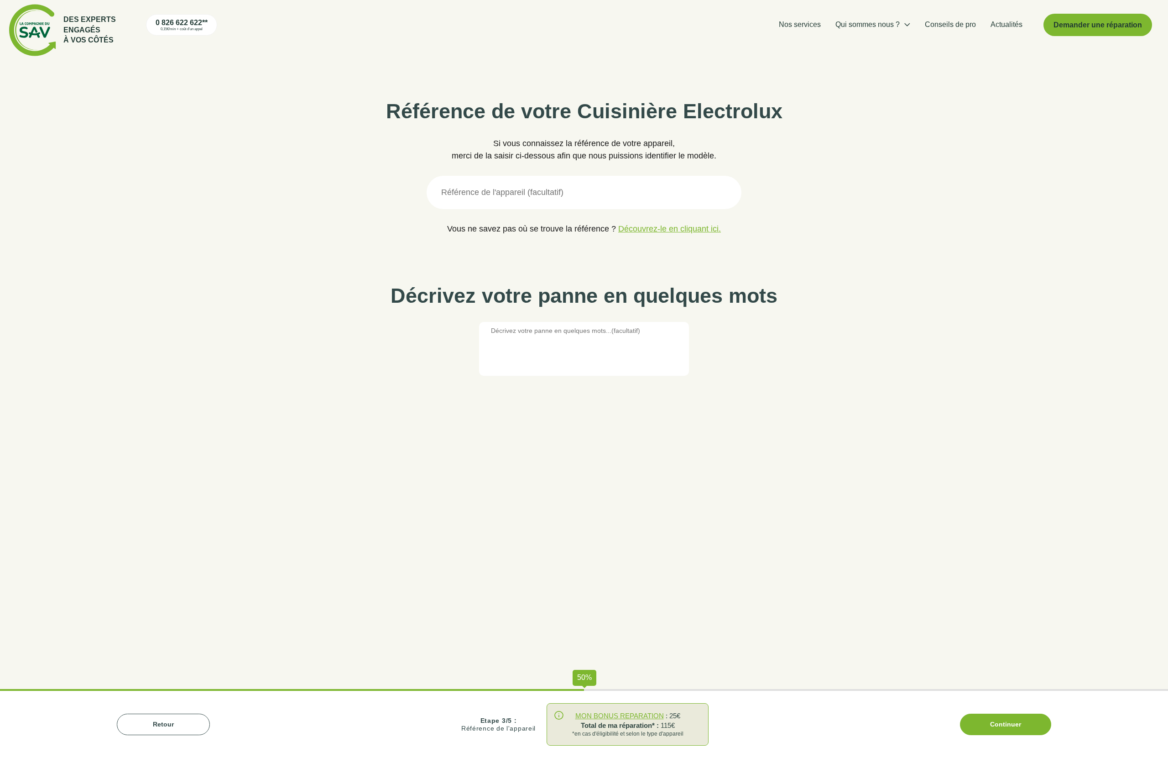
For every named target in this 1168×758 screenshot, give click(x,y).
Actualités (1006, 24)
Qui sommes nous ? (867, 24)
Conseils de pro (950, 24)
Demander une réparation (1097, 25)
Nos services (800, 24)
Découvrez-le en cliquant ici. (669, 228)
